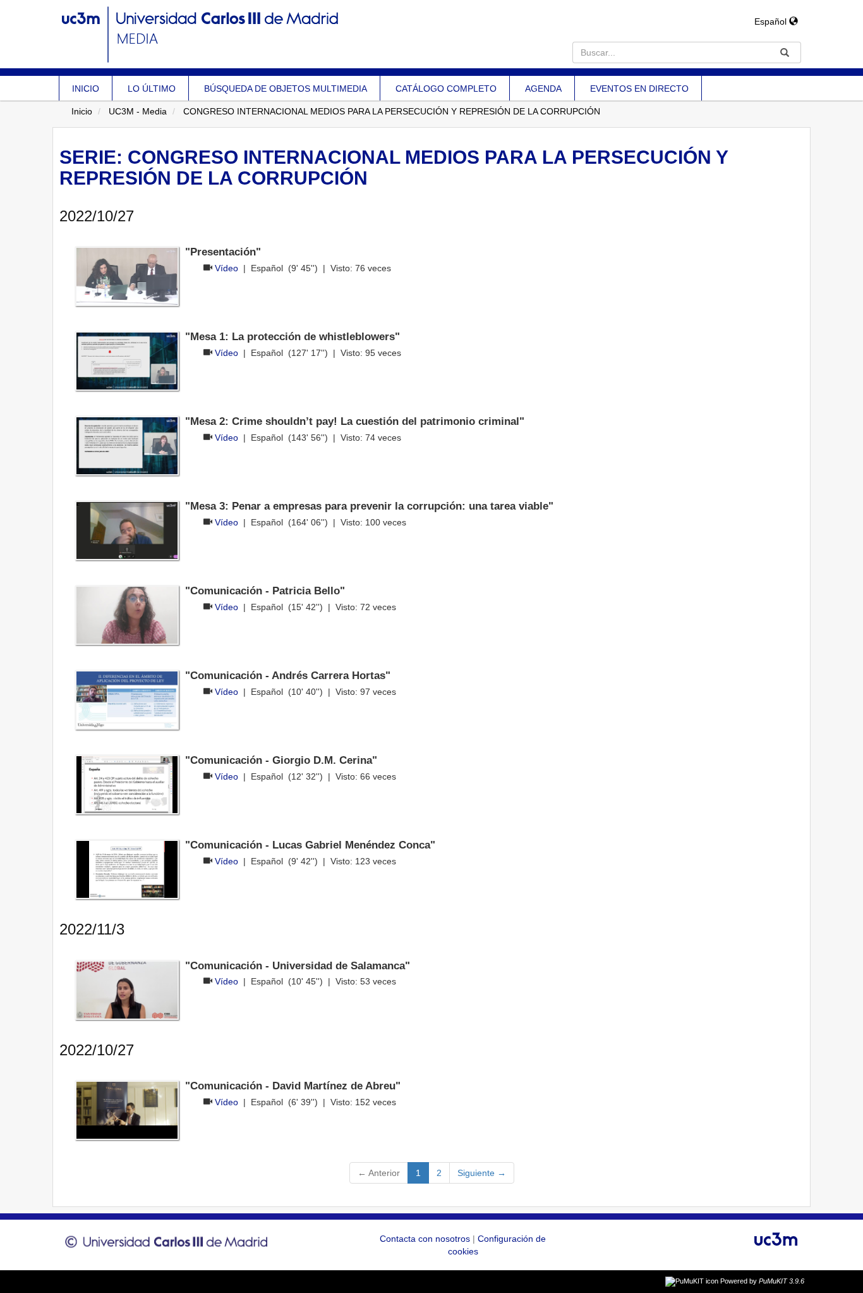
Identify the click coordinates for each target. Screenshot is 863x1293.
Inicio (81, 111)
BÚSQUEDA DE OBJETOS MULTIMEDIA (285, 88)
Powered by (762, 1281)
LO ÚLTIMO (152, 88)
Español (771, 21)
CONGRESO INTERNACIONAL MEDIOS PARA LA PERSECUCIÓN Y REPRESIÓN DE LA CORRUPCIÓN (391, 111)
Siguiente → (481, 1173)
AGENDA (543, 88)
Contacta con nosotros (426, 1239)
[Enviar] (784, 52)
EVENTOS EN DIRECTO (639, 88)
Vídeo (226, 268)
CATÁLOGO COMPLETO (446, 88)
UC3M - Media (138, 111)
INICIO (85, 88)
